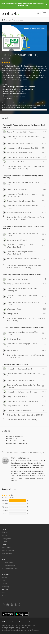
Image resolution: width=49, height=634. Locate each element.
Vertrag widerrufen (21, 628)
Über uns (5, 532)
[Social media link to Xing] (19, 604)
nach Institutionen (8, 550)
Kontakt (4, 542)
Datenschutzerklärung (9, 625)
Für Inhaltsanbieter (8, 565)
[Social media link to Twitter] (7, 604)
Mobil (3, 595)
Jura (3, 580)
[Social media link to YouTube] (15, 604)
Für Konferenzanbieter (10, 569)
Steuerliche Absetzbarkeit (11, 630)
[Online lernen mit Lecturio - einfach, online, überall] (10, 13)
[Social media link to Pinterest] (11, 604)
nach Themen (6, 547)
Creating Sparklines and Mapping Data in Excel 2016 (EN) (23, 327)
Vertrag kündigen (8, 628)
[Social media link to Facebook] (3, 604)
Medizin (4, 577)
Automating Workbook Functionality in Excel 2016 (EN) (22, 275)
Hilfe (3, 592)
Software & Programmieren (13, 20)
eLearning (5, 587)
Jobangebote (6, 539)
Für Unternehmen (8, 562)
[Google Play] (22, 614)
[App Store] (8, 614)
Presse (4, 536)
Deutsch (34, 630)
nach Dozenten (7, 554)
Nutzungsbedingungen (26, 625)
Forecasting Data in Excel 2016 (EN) (15, 364)
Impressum (25, 630)
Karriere (4, 584)
